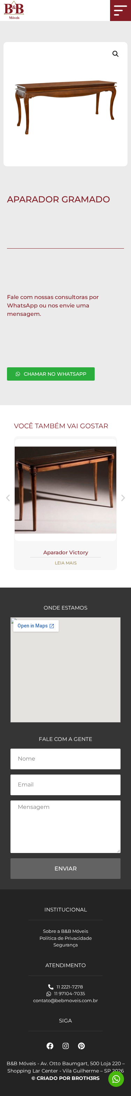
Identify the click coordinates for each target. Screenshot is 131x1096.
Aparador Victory (65, 552)
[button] (115, 54)
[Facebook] (50, 1046)
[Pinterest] (81, 1046)
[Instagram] (66, 1046)
